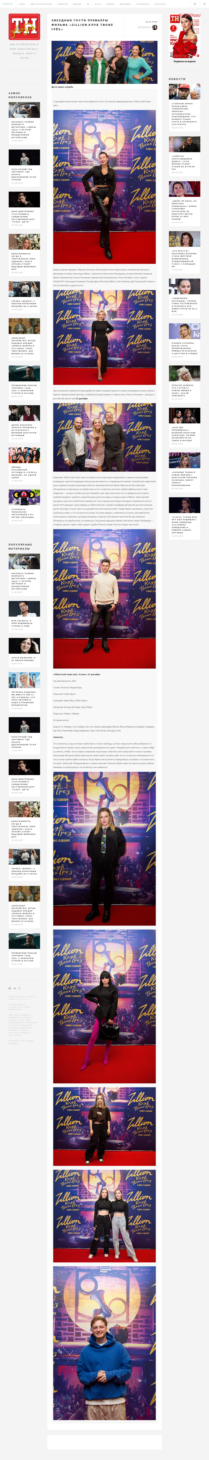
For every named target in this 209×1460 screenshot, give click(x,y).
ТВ (88, 4)
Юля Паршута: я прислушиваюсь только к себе (22, 623)
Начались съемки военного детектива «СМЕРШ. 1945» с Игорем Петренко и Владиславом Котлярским (24, 129)
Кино (22, 4)
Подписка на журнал (185, 61)
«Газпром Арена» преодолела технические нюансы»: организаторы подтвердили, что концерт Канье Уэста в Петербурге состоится (184, 114)
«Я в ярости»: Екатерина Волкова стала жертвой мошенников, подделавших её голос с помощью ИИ (184, 258)
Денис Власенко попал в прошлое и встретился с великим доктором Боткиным (24, 430)
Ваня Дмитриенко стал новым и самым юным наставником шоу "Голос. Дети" (23, 217)
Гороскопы (142, 4)
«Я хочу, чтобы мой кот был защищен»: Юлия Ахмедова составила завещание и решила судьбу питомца (184, 525)
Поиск (194, 4)
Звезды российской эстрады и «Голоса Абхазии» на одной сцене (24, 472)
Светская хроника (42, 4)
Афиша (110, 4)
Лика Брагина (144, 27)
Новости (63, 4)
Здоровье (125, 4)
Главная (7, 4)
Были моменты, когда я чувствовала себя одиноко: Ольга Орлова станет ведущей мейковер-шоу (24, 261)
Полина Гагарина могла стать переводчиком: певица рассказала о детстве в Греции (185, 348)
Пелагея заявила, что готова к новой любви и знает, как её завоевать (183, 390)
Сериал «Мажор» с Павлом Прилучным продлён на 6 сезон (24, 303)
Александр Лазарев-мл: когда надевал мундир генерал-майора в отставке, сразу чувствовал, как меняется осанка (23, 346)
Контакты (160, 4)
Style (98, 4)
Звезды (77, 4)
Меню (204, 4)
